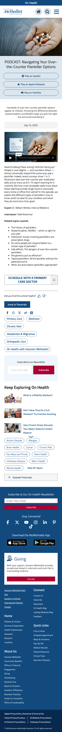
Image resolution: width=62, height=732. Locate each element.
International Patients (13, 602)
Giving (7, 673)
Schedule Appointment (43, 635)
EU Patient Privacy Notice (14, 722)
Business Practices (12, 694)
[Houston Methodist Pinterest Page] (54, 522)
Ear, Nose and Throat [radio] (17, 454)
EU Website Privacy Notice (41, 717)
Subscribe (44, 370)
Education (8, 634)
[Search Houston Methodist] (47, 11)
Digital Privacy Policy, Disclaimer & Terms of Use (24, 713)
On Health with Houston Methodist (27, 349)
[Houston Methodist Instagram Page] (36, 522)
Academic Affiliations (13, 690)
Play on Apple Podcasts (33, 84)
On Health (31, 3)
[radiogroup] (31, 454)
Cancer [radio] (29, 447)
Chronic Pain (14, 326)
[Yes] (39, 296)
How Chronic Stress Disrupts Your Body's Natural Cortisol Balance (38, 428)
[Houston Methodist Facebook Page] (8, 522)
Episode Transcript (22, 477)
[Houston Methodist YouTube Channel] (26, 522)
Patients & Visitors (12, 621)
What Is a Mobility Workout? (38, 395)
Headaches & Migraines (21, 334)
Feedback (38, 616)
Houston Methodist (12, 657)
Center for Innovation (13, 698)
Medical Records (41, 647)
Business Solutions (42, 660)
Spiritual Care (10, 681)
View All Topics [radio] (35, 468)
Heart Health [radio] (40, 454)
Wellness (33, 319)
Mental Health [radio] (14, 468)
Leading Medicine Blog (43, 612)
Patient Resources (41, 651)
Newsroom (38, 604)
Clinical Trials (39, 656)
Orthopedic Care (16, 341)
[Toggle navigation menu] (56, 11)
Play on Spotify (32, 76)
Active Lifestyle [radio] (14, 440)
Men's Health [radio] (38, 461)
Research (8, 638)
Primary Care (14, 319)
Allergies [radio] (33, 440)
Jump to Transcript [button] (17, 304)
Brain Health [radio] (13, 447)
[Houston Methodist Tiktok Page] (31, 526)
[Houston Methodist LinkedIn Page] (45, 522)
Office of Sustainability (14, 702)
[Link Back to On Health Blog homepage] (38, 11)
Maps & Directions (42, 639)
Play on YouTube (32, 92)
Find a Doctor (39, 631)
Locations (8, 642)
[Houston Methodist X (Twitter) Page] (17, 522)
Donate (31, 579)
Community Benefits (13, 661)
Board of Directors (12, 686)
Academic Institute (12, 598)
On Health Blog (40, 608)
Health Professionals (13, 629)
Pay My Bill (38, 643)
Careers (7, 607)
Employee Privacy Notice (40, 722)
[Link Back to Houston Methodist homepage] (12, 12)
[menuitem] (31, 3)
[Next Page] (31, 437)
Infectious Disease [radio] (16, 461)
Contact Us (38, 595)
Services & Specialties (14, 625)
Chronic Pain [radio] (45, 447)
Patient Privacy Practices (14, 717)
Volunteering (9, 677)
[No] (43, 296)
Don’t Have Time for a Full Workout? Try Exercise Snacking (39, 412)
